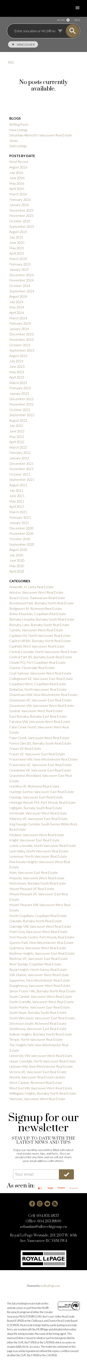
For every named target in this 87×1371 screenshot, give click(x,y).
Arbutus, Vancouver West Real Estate (36, 592)
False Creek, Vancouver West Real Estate (39, 738)
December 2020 (21, 528)
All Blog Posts (19, 124)
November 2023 (21, 339)
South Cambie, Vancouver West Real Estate (40, 996)
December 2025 (21, 210)
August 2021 (18, 485)
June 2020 (16, 560)
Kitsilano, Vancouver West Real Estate (36, 835)
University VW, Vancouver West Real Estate (40, 1056)
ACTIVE (61, 20)
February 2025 (20, 264)
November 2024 (21, 280)
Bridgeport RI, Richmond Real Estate (35, 608)
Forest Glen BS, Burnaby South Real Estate (40, 743)
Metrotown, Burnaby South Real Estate (37, 883)
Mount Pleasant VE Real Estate (31, 889)
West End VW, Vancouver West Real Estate (40, 1088)
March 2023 (18, 383)
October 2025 (19, 221)
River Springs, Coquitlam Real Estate (35, 964)
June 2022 (16, 431)
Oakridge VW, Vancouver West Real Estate (40, 926)
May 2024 (16, 307)
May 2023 (16, 372)
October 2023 (19, 345)
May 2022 (16, 436)
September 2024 (21, 291)
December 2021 (21, 463)
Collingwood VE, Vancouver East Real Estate (41, 679)
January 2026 (19, 205)
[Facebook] (32, 1204)
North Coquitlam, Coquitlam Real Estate (38, 916)
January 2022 (19, 458)
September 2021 (21, 479)
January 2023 (19, 393)
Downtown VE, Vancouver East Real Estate (40, 700)
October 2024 (19, 286)
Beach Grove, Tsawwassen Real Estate (37, 598)
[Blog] (55, 1204)
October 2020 (19, 539)
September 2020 (21, 544)
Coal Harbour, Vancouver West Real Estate (40, 673)
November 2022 (21, 404)
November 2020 (21, 533)
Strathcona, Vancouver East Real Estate (38, 1029)
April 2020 (16, 571)
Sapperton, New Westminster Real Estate (39, 980)
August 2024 (18, 296)
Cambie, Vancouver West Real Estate (36, 630)
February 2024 (20, 323)
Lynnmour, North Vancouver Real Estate (38, 856)
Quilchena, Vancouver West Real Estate (37, 948)
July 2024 (16, 302)
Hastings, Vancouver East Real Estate (36, 797)
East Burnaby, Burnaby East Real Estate (38, 716)
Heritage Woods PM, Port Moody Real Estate (42, 802)
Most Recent (18, 162)
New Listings (18, 130)
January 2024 (19, 329)
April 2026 (16, 189)
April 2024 (16, 312)
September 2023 (21, 350)
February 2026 (20, 199)
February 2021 (20, 517)
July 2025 (16, 237)
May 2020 (16, 566)
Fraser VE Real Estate (25, 748)
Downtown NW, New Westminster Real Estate (43, 695)
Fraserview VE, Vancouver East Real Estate (40, 765)
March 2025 (18, 259)
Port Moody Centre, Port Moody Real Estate (41, 937)
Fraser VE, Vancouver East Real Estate (37, 754)
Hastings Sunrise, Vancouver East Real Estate (41, 792)
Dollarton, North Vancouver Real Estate (38, 689)
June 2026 (16, 178)
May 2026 (16, 183)
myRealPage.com (50, 1285)
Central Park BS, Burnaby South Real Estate (40, 657)
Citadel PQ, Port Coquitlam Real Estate (37, 662)
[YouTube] (47, 1204)
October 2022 (19, 410)
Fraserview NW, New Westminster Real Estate (43, 759)
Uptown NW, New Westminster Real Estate (41, 1066)
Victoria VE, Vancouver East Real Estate (38, 1072)
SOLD (77, 20)
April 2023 (16, 377)
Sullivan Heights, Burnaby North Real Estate (40, 1034)
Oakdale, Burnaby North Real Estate (35, 921)
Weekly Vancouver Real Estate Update (37, 1077)
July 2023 (16, 361)
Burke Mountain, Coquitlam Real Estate (37, 614)
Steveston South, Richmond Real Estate (37, 1023)
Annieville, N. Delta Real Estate (31, 587)
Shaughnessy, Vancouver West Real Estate (39, 985)
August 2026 (18, 167)
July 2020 (16, 555)
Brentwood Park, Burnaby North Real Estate (41, 603)
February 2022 (20, 452)
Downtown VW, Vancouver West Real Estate (41, 705)
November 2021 (21, 469)
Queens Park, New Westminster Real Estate (41, 943)
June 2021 (16, 496)
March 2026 (18, 194)
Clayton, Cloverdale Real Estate (32, 668)
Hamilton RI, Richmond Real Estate (34, 786)
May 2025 (16, 248)
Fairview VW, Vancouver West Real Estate (39, 721)
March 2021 (18, 512)
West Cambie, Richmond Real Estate (35, 1083)
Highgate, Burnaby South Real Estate (35, 808)
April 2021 (16, 506)
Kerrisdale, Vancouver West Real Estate (38, 813)
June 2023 (16, 366)
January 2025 (19, 269)
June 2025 (16, 242)
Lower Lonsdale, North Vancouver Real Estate (42, 845)
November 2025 (21, 215)
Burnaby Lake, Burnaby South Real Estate (39, 625)
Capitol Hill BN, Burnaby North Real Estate (40, 641)
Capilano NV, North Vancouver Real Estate (40, 635)
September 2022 (21, 415)
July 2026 (16, 173)
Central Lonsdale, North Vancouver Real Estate (43, 652)
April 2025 (16, 253)
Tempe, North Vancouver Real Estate (36, 1039)
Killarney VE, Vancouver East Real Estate (38, 819)
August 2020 (18, 550)
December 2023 (21, 334)
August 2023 (18, 356)
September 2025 (21, 226)
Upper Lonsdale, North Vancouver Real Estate (42, 1061)
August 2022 (18, 420)
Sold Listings (18, 146)
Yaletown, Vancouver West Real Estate (37, 1099)
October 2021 (19, 474)
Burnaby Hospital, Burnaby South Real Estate (41, 619)
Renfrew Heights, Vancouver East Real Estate (42, 953)
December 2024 (21, 275)
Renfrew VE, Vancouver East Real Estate (38, 959)
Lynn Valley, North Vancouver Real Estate (38, 851)
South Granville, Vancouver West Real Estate (41, 1002)
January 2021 (19, 523)
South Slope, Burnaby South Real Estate (38, 1012)
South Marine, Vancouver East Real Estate (39, 1007)
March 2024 (18, 318)
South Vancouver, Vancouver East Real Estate (42, 1018)
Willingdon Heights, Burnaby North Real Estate (42, 1093)
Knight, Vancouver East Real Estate (34, 840)
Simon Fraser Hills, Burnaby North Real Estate (42, 991)
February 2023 (20, 388)
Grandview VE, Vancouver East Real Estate (40, 770)
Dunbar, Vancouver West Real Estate (36, 711)
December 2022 (21, 399)
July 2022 (16, 426)
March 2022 (18, 447)
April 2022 (16, 442)
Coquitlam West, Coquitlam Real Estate (37, 684)
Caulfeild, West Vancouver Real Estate (36, 646)
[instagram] (40, 1204)
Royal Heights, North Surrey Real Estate (38, 969)
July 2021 (16, 490)
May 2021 (16, 501)
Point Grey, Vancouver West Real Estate (38, 932)
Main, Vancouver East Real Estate (33, 872)
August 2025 (18, 232)
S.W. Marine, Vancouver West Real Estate (39, 975)
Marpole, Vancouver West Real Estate (36, 878)
